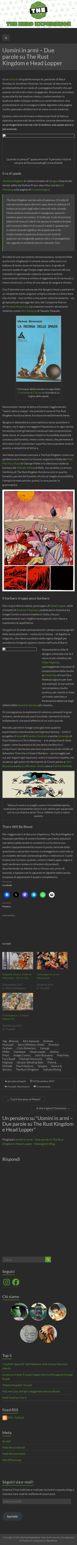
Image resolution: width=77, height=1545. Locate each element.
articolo (14, 79)
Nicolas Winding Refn (30, 1062)
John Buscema (44, 1055)
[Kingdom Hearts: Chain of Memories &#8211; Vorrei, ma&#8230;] (17, 960)
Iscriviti (12, 1516)
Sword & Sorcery (28, 705)
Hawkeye (19, 1051)
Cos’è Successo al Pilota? (23, 1099)
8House (18, 736)
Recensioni (23, 1086)
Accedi (6, 1441)
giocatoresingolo (17, 1081)
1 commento (43, 1086)
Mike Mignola (50, 662)
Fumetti (12, 1086)
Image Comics (22, 1055)
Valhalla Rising (26, 467)
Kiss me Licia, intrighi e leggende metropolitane (31, 1391)
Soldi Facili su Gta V (14, 1397)
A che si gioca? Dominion (53, 1108)
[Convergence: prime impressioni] (52, 960)
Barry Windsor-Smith (31, 766)
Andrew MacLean (27, 610)
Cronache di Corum (30, 392)
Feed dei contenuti (13, 1447)
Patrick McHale (62, 766)
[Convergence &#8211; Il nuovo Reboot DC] (17, 1001)
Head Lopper (58, 605)
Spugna (54, 181)
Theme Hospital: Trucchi (17, 1385)
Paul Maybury (25, 1066)
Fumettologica (40, 189)
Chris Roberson (26, 1048)
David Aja (51, 675)
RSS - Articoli (15, 1417)
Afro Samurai (29, 310)
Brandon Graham (36, 736)
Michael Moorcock (16, 306)
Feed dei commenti (13, 1453)
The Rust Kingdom (12, 181)
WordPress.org (11, 1459)
